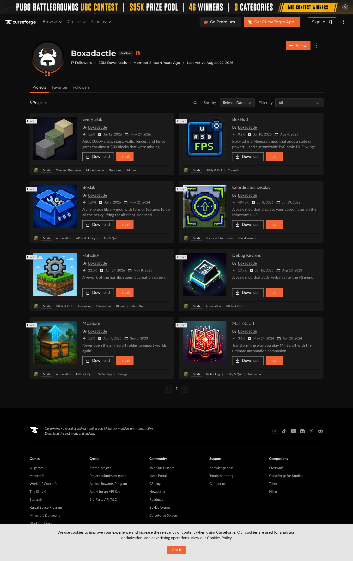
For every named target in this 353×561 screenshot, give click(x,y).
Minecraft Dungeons (45, 515)
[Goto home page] (21, 22)
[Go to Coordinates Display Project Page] (251, 212)
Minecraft (37, 476)
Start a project (100, 468)
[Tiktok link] (284, 431)
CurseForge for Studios (286, 476)
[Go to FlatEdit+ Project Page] (102, 280)
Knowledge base (221, 468)
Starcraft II (37, 499)
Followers (81, 87)
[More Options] (316, 45)
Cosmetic (233, 170)
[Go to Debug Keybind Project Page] (251, 280)
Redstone (115, 170)
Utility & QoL (214, 170)
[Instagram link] (275, 431)
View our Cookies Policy (211, 538)
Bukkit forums (159, 507)
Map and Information (219, 238)
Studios (98, 21)
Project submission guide (108, 476)
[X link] (311, 431)
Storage (122, 374)
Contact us (217, 484)
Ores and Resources (68, 170)
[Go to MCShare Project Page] (102, 348)
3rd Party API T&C (103, 499)
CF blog (155, 484)
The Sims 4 (38, 491)
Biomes (121, 306)
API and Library (85, 238)
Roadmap (156, 499)
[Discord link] (302, 431)
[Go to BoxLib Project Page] (102, 212)
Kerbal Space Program (46, 507)
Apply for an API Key (105, 491)
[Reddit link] (320, 431)
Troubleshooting (221, 476)
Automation (63, 238)
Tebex (273, 484)
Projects (39, 87)
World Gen (137, 306)
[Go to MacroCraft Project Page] (251, 348)
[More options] (343, 22)
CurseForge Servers (163, 515)
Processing (84, 306)
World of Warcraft (43, 484)
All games (36, 468)
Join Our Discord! (162, 468)
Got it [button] (177, 550)
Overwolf (276, 468)
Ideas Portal (158, 476)
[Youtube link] (293, 431)
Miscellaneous (95, 170)
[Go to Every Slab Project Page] (102, 144)
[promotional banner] (176, 7)
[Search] (195, 103)
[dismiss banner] (345, 7)
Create (74, 21)
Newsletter (157, 491)
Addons (131, 170)
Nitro (273, 491)
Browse (50, 21)
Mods (46, 170)
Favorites (59, 87)
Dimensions (103, 306)
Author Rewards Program (108, 484)
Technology (105, 374)
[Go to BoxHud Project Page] (251, 144)
